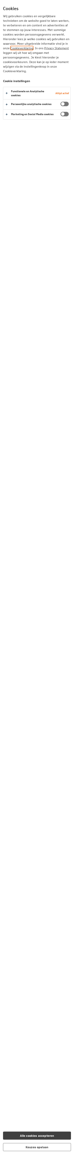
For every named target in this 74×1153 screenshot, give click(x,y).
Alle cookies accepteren (37, 1136)
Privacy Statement (56, 48)
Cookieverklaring (21, 48)
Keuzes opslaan (37, 1147)
